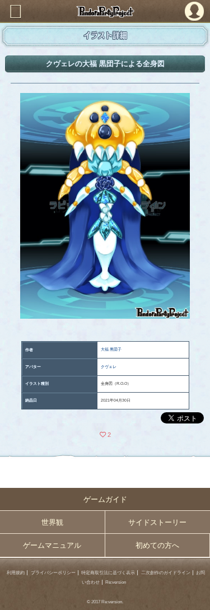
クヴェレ (108, 367)
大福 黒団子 (111, 349)
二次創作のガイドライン (165, 572)
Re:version (115, 582)
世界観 (52, 522)
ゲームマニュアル (52, 545)
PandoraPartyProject (105, 11)
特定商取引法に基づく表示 (108, 572)
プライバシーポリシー (53, 572)
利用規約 (16, 572)
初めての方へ (157, 545)
